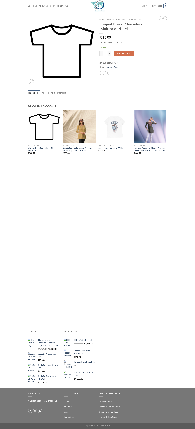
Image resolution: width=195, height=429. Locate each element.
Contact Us (62, 6)
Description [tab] (34, 93)
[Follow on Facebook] (30, 411)
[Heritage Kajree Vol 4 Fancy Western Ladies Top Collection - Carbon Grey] (150, 126)
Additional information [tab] (54, 93)
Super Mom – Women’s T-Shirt (111, 148)
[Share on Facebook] (102, 73)
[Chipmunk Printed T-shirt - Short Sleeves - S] (44, 126)
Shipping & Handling (108, 412)
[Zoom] (31, 81)
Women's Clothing (116, 20)
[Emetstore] (97, 6)
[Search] (29, 6)
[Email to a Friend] (107, 73)
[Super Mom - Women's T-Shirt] (114, 126)
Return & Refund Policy (109, 406)
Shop (52, 6)
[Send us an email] (40, 411)
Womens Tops (135, 20)
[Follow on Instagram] (35, 411)
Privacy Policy (105, 401)
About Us (43, 6)
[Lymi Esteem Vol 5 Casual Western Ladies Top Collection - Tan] (79, 126)
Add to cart (123, 53)
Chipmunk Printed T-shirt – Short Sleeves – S (42, 149)
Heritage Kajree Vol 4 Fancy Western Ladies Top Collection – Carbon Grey (149, 149)
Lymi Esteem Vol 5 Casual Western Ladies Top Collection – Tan (77, 149)
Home (34, 6)
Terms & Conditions (108, 417)
